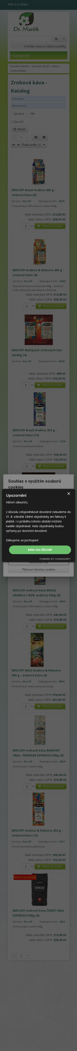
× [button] (68, 493)
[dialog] (38, 525)
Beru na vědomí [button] (40, 550)
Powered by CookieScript (55, 558)
